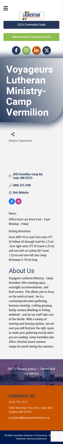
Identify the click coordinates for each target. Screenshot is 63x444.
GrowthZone (40, 438)
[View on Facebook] (12, 203)
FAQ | (12, 369)
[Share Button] (13, 134)
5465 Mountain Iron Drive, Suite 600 (30, 408)
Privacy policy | (28, 369)
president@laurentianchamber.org (29, 418)
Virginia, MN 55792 (20, 412)
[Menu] (6, 8)
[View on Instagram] (18, 203)
